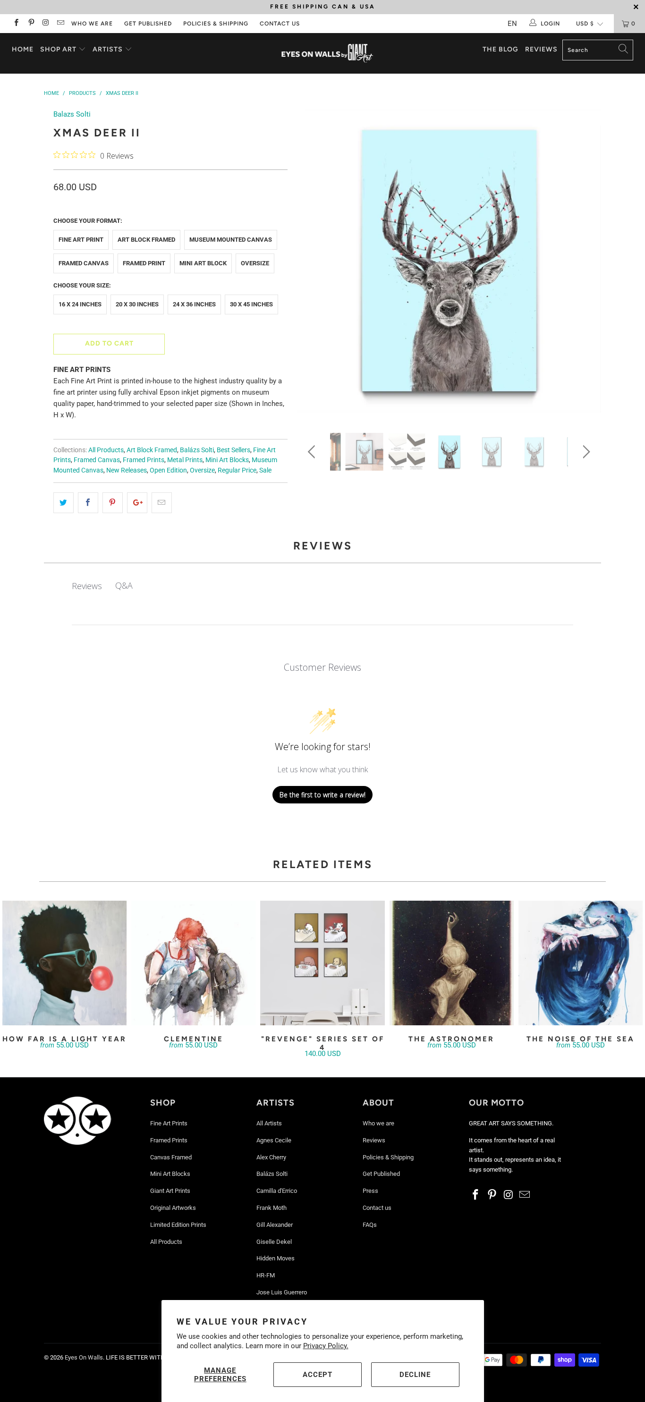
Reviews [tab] (87, 585)
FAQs (370, 1224)
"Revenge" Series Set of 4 (322, 963)
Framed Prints (143, 460)
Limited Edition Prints (178, 1224)
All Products (106, 450)
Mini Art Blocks (227, 460)
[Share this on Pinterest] (112, 502)
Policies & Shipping (215, 23)
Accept (317, 1374)
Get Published (148, 23)
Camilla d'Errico (276, 1190)
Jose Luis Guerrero (281, 1292)
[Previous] (313, 264)
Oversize (255, 263)
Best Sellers (233, 450)
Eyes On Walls (84, 1357)
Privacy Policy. (325, 1346)
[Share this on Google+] (137, 502)
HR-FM (265, 1275)
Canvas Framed (171, 1157)
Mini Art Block (203, 263)
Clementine (193, 963)
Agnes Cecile (273, 1140)
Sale (265, 470)
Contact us (280, 23)
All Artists (269, 1123)
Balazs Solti (72, 114)
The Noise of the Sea (580, 963)
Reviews (541, 49)
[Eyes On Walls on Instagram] (46, 23)
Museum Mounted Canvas (230, 239)
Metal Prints (185, 460)
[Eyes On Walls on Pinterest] (30, 23)
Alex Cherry (271, 1157)
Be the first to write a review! (322, 794)
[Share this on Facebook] (88, 502)
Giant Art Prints (170, 1190)
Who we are (92, 23)
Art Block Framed (146, 239)
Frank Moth (271, 1207)
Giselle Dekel (274, 1241)
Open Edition (168, 470)
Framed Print (144, 263)
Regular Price (237, 470)
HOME (23, 49)
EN (512, 23)
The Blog (500, 49)
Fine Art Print (81, 239)
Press (370, 1190)
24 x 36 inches (194, 304)
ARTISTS (109, 49)
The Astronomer (452, 963)
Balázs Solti (197, 450)
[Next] (585, 264)
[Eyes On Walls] (327, 53)
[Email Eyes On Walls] (60, 23)
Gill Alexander (274, 1224)
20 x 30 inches (137, 304)
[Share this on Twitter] (63, 502)
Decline (415, 1374)
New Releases (126, 470)
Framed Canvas (84, 263)
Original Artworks (173, 1207)
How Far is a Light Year (64, 963)
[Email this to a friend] (162, 502)
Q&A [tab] (124, 585)
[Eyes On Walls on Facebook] (16, 23)
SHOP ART (58, 49)
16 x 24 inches (80, 304)
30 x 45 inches (251, 304)
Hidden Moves (275, 1258)
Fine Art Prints (168, 1123)
